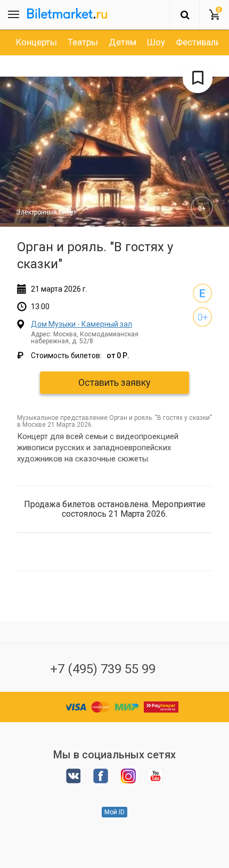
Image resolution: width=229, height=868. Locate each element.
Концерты (36, 42)
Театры (83, 42)
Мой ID (114, 812)
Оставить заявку (114, 382)
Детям (122, 42)
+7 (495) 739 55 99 (103, 669)
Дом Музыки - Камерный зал (81, 324)
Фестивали (198, 42)
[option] (36, 42)
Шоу (156, 42)
